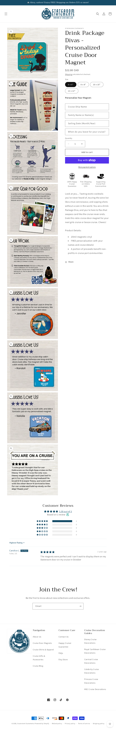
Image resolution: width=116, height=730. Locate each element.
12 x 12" (71, 91)
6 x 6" (70, 84)
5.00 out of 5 (65, 511)
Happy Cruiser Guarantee (65, 645)
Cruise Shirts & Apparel (43, 649)
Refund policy (57, 723)
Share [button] (71, 262)
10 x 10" (96, 84)
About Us (37, 636)
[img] (47, 552)
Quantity (68, 138)
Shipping (68, 74)
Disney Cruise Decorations (90, 641)
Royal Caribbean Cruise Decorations (95, 651)
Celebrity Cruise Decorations (91, 671)
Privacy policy (70, 723)
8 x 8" (83, 84)
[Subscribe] (80, 606)
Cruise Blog (38, 666)
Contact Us (64, 636)
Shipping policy (99, 723)
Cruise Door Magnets (42, 643)
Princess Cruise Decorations (91, 681)
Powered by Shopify (42, 723)
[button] (6, 14)
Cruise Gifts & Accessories (39, 658)
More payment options (87, 167)
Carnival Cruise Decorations (91, 661)
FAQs (61, 653)
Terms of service (84, 723)
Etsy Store (63, 659)
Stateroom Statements (25, 723)
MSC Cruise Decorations (95, 689)
